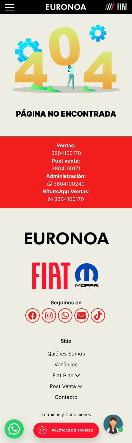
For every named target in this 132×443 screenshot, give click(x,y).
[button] (14, 429)
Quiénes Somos (66, 353)
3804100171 (66, 168)
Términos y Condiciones (66, 414)
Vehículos (66, 364)
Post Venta (63, 386)
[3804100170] (65, 315)
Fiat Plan (63, 375)
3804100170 (66, 153)
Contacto (66, 397)
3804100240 (68, 183)
